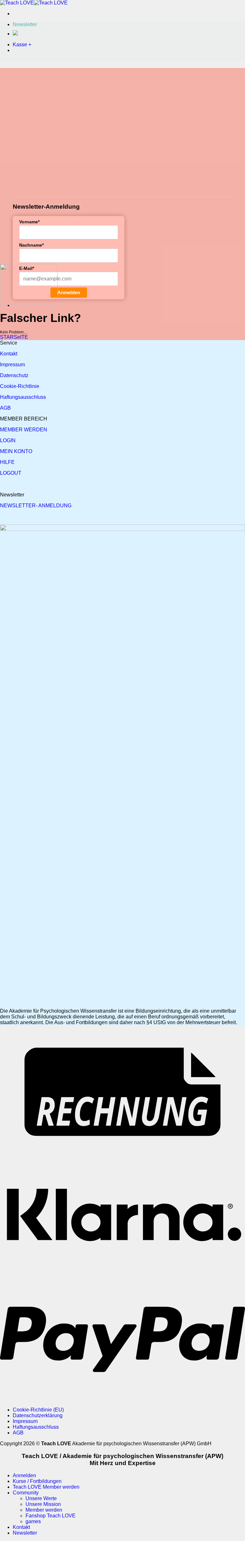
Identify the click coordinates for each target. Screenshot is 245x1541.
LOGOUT (10, 473)
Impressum (12, 364)
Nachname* (31, 245)
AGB (5, 408)
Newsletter (25, 1533)
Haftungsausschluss (23, 397)
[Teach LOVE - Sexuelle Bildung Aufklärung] (34, 2)
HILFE (7, 462)
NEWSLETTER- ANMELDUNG (35, 505)
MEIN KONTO (16, 451)
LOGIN (8, 440)
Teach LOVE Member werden (46, 1487)
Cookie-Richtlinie (19, 386)
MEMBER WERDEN (23, 429)
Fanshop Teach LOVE (51, 1515)
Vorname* (29, 221)
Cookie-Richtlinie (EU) (38, 1409)
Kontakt (8, 353)
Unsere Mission (43, 1504)
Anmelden (68, 292)
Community (26, 1492)
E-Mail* (26, 268)
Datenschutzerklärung (38, 1415)
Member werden (44, 1510)
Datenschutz (14, 375)
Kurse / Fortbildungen (37, 1481)
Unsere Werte (41, 1498)
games (33, 1521)
